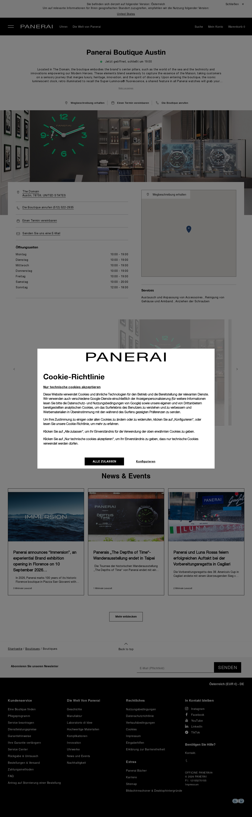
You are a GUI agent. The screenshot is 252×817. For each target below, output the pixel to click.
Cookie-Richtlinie (77, 424)
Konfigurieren (145, 461)
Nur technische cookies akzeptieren (72, 387)
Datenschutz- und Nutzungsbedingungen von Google (104, 403)
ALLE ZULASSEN (104, 461)
